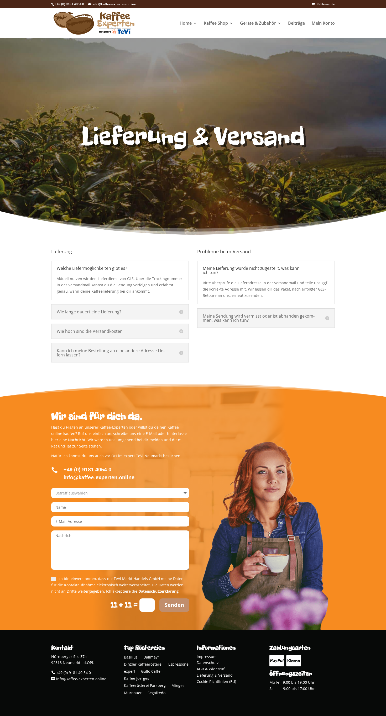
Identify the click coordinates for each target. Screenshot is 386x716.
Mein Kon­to (323, 23)
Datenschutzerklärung (158, 591)
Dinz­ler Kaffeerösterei (143, 665)
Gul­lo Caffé (150, 672)
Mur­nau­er (133, 693)
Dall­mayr (151, 658)
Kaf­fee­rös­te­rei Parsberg (145, 686)
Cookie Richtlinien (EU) (216, 681)
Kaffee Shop (216, 23)
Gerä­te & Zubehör (258, 23)
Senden (174, 604)
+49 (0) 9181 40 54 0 (73, 672)
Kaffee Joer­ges (136, 679)
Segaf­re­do (156, 693)
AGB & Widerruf (211, 668)
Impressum (207, 656)
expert (129, 672)
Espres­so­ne (178, 665)
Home (186, 23)
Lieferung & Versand (215, 675)
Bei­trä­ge (296, 23)
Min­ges (177, 686)
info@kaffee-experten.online (80, 678)
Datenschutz (208, 662)
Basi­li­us (131, 658)
